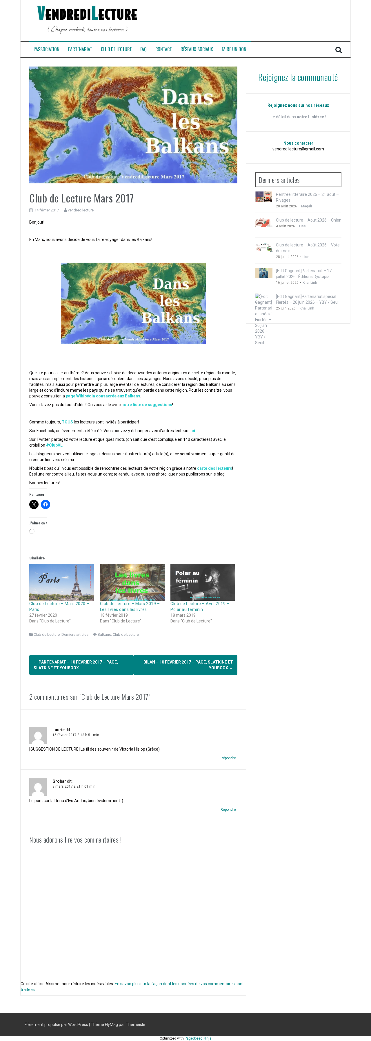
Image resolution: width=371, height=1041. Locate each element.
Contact (163, 49)
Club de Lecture (116, 49)
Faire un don (234, 49)
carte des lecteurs (214, 468)
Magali (306, 206)
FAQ (143, 49)
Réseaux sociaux (197, 49)
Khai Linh (310, 283)
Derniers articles (74, 634)
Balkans (104, 634)
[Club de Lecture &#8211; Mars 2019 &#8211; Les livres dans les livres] (132, 582)
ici (192, 430)
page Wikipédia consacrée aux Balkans (102, 396)
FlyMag (111, 1024)
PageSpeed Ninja (198, 1038)
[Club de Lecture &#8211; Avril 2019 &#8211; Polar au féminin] (202, 582)
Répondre (228, 758)
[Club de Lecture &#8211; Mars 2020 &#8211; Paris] (61, 582)
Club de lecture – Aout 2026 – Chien (308, 220)
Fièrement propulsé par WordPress (57, 1024)
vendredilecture (81, 210)
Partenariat (80, 49)
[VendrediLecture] (87, 20)
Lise (302, 226)
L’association (46, 49)
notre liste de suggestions (146, 404)
